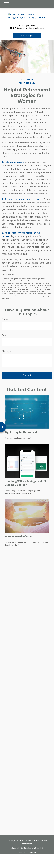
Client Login (27, 35)
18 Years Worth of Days (18, 536)
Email (4, 335)
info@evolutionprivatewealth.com (28, 28)
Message (6, 351)
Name (5, 319)
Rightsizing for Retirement (21, 432)
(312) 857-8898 (28, 25)
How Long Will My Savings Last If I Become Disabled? (25, 482)
